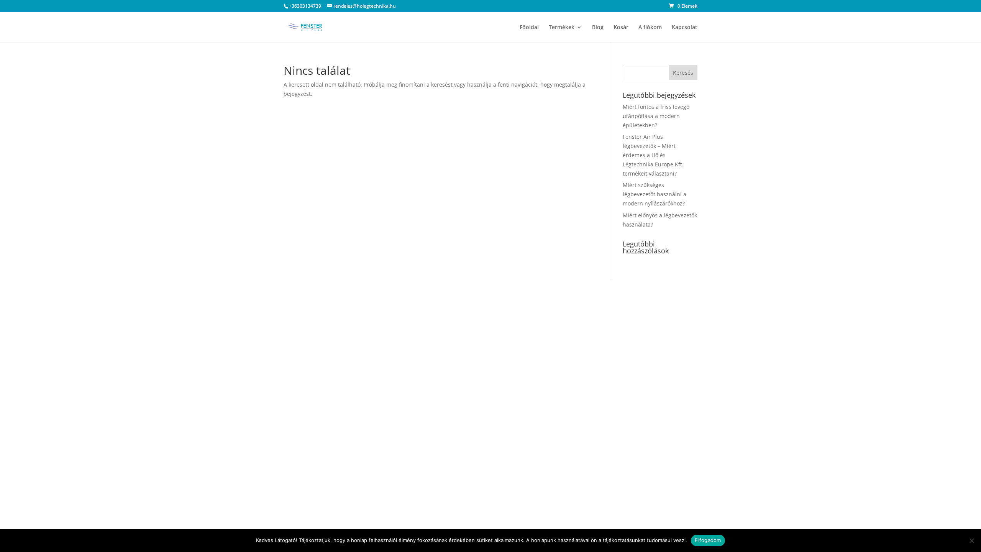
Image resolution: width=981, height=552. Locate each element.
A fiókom (650, 28)
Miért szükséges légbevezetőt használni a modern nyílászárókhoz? (654, 194)
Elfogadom (708, 540)
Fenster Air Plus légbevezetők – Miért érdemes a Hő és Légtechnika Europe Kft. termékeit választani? (653, 155)
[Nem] (971, 540)
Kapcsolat (684, 28)
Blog (598, 28)
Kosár (621, 28)
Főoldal (529, 28)
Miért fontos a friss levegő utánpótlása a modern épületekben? (656, 116)
